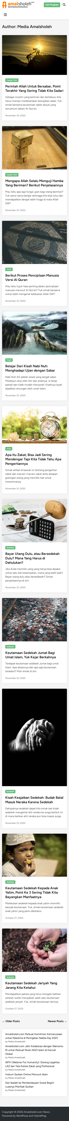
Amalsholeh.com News (36, 1111)
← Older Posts (11, 1021)
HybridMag (40, 1115)
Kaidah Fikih (12, 80)
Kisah (9, 269)
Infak (9, 449)
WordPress (22, 1115)
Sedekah (10, 547)
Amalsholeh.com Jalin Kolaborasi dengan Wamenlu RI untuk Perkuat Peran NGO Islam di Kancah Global (34, 1050)
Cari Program (52, 4)
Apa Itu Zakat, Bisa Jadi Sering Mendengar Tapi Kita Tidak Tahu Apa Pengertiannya (33, 459)
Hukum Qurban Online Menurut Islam (26, 1074)
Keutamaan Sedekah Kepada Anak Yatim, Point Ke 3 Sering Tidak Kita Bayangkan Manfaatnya (31, 892)
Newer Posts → (57, 1021)
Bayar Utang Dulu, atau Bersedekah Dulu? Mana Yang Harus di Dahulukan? (32, 558)
